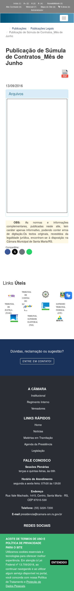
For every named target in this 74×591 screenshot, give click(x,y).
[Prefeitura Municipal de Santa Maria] (11, 295)
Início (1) (17, 3)
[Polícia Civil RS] (45, 291)
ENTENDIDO (59, 562)
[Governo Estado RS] (62, 291)
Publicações (19, 28)
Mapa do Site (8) (47, 7)
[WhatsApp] (29, 252)
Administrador (37, 10)
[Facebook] (7, 252)
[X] (15, 252)
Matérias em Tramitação (38, 438)
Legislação (38, 450)
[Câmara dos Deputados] (45, 303)
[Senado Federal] (14, 315)
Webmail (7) (30, 7)
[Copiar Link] (22, 252)
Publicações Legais (42, 28)
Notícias (38, 431)
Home (38, 425)
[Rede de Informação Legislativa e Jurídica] (60, 315)
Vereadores (38, 408)
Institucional (38, 395)
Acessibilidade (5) (55, 3)
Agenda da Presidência (38, 444)
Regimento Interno (38, 402)
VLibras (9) (65, 7)
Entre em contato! (37, 361)
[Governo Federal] (28, 303)
